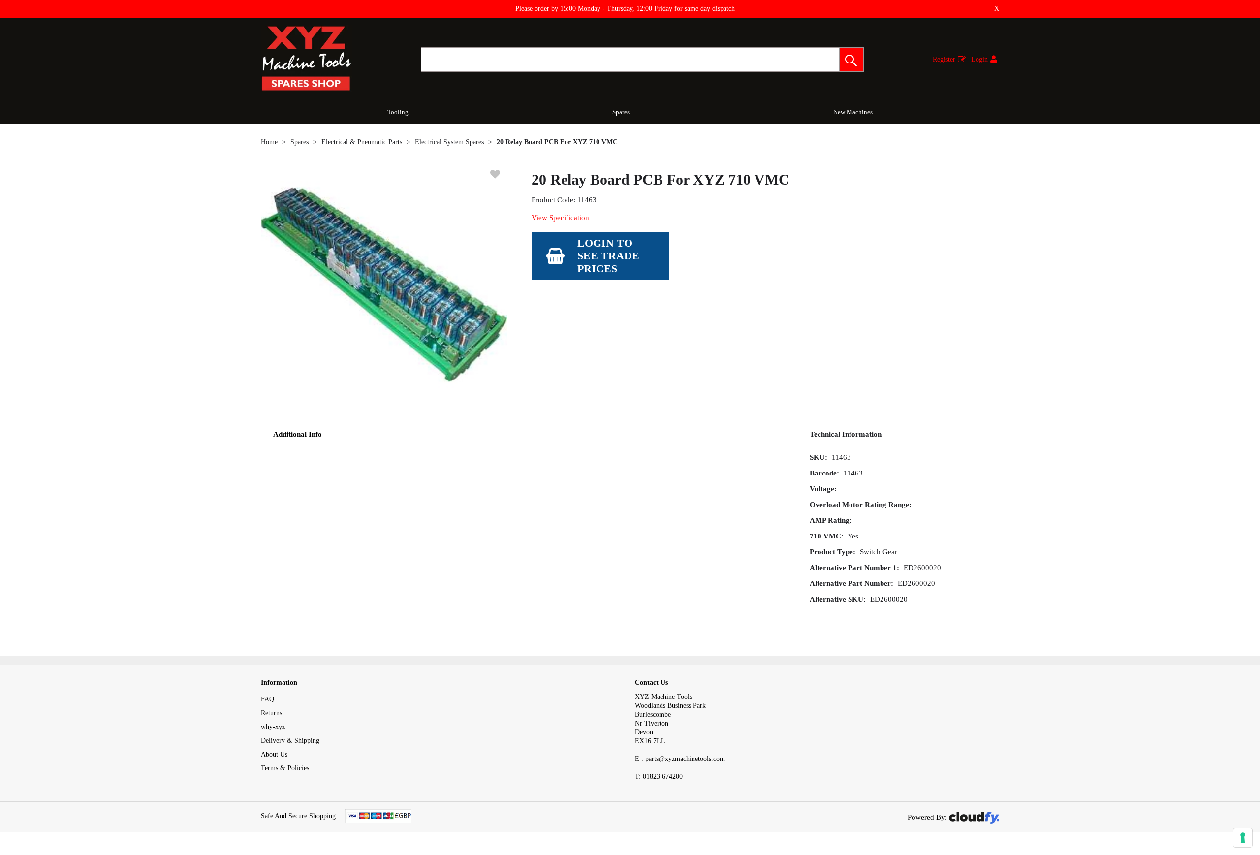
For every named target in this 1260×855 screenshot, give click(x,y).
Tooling (398, 112)
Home (269, 142)
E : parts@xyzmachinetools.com (680, 758)
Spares (621, 112)
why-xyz (273, 726)
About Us (274, 754)
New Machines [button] (853, 112)
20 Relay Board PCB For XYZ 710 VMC (557, 142)
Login (979, 59)
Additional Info (297, 434)
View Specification (560, 218)
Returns (271, 713)
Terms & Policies (285, 768)
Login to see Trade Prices (608, 256)
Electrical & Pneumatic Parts (361, 142)
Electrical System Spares (449, 142)
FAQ (267, 699)
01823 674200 (659, 776)
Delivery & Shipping (290, 740)
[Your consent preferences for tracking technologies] (1242, 837)
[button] (851, 59)
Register (944, 59)
